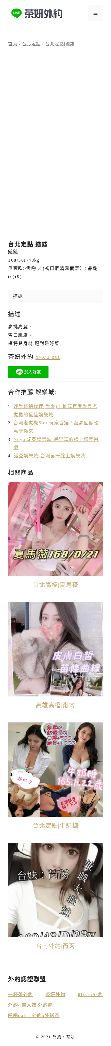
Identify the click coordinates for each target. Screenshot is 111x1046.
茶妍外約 (55, 994)
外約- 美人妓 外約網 (30, 1005)
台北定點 (31, 44)
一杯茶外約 (20, 994)
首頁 (13, 44)
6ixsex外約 (90, 994)
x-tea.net (48, 356)
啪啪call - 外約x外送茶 (34, 1015)
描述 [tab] (18, 296)
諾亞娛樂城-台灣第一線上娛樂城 (49, 455)
